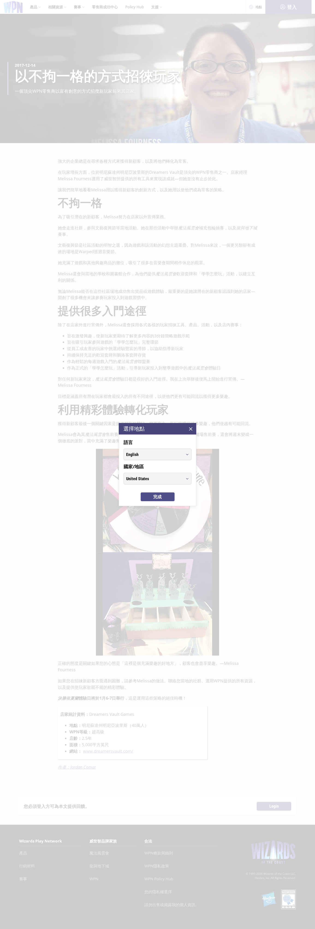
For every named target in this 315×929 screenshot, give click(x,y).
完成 (157, 496)
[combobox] (153, 454)
